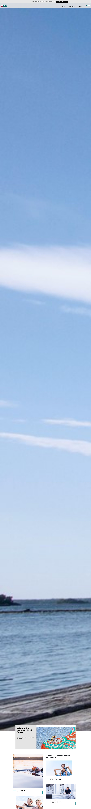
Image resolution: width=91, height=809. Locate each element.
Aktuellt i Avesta (80, 6)
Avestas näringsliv (72, 6)
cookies (37, 1)
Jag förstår (62, 1)
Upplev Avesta (56, 6)
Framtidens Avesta (64, 6)
